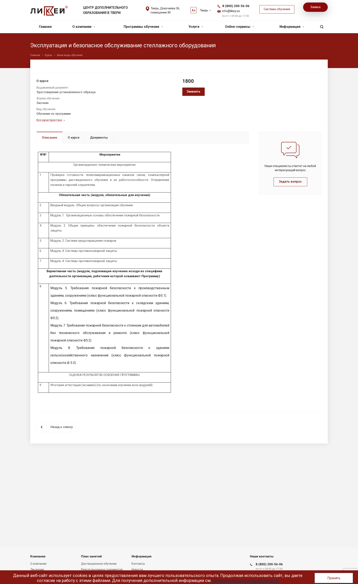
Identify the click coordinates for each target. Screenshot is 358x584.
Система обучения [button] (277, 9)
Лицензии (37, 569)
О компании (82, 27)
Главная (45, 27)
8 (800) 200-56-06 (235, 6)
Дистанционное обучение (99, 563)
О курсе (74, 137)
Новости (137, 569)
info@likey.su (231, 11)
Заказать (193, 91)
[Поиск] (322, 27)
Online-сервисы (238, 27)
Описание (49, 137)
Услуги (194, 27)
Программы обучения (142, 27)
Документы (99, 137)
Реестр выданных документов (102, 569)
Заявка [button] (315, 7)
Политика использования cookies (245, 580)
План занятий (91, 556)
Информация (290, 27)
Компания (37, 556)
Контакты (138, 563)
